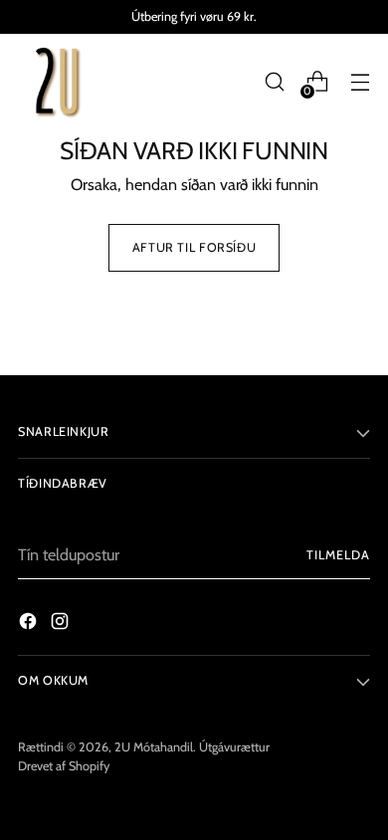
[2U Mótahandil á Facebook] (30, 624)
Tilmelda (338, 554)
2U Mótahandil (153, 746)
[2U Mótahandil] (57, 81)
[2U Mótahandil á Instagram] (62, 624)
